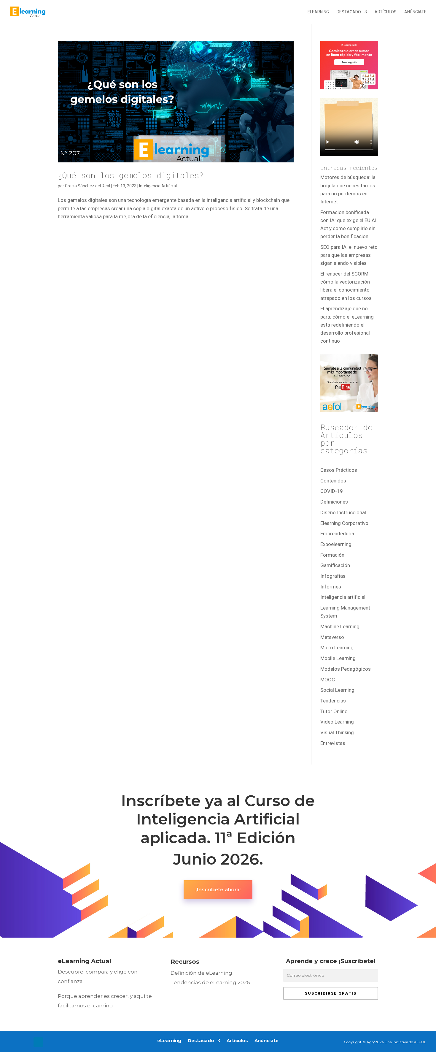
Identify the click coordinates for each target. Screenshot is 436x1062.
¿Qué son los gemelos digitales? (131, 175)
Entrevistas (332, 743)
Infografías (333, 576)
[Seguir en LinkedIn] (38, 1042)
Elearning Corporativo (344, 523)
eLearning (318, 12)
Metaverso (332, 637)
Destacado (349, 12)
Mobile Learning (338, 658)
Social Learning (337, 690)
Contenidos (333, 481)
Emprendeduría (337, 533)
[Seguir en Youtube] (50, 1042)
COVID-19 (331, 491)
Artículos (386, 12)
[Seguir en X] (26, 1042)
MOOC (327, 680)
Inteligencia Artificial (158, 185)
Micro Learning (337, 648)
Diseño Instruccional (343, 512)
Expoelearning (335, 544)
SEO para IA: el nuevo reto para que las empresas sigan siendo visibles (349, 255)
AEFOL (420, 1042)
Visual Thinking (337, 732)
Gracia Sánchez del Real (87, 185)
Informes (330, 587)
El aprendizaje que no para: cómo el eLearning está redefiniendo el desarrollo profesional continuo (347, 325)
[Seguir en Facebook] (14, 1042)
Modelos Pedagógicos (345, 669)
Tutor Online (333, 711)
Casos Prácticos (338, 470)
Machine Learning (339, 626)
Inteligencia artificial (342, 597)
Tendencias (333, 701)
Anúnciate (415, 12)
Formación (332, 555)
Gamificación (335, 565)
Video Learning (337, 722)
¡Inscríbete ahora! (218, 889)
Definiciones (334, 502)
